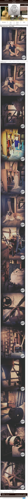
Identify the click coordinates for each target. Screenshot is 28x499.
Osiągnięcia (17, 22)
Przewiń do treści (14, 490)
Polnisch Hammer (14, 0)
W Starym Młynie (7, 0)
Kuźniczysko (14, 1)
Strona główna (4, 22)
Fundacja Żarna (21, 0)
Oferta (10, 22)
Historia (24, 22)
